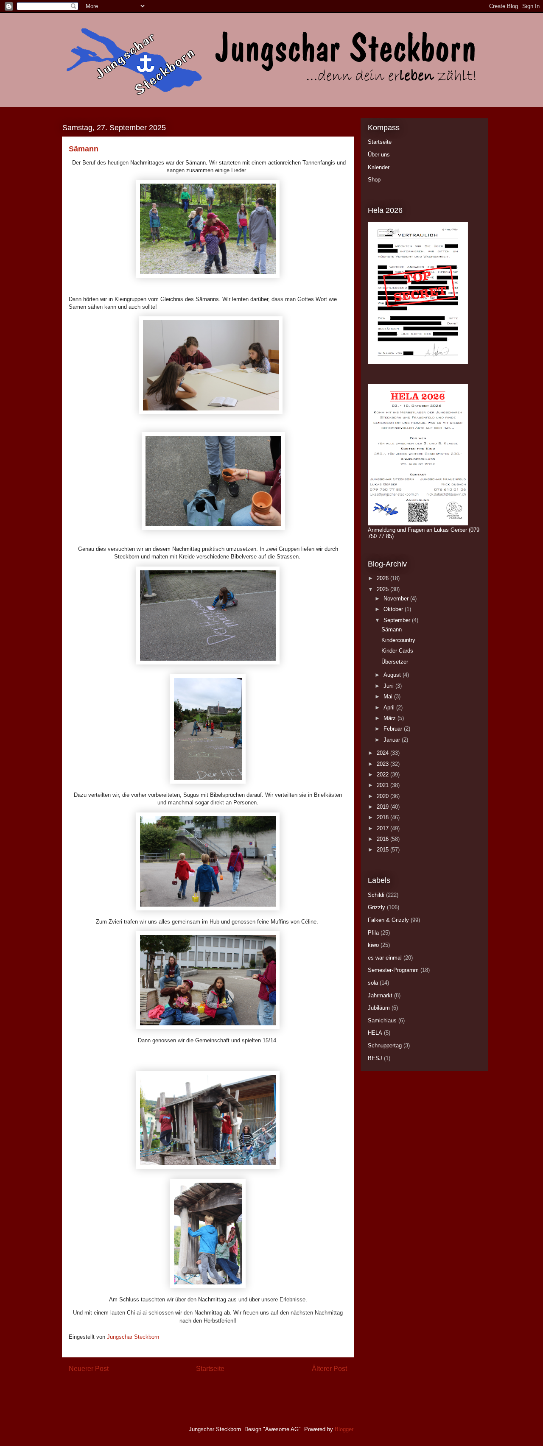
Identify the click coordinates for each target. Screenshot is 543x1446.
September (397, 620)
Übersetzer (394, 662)
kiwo (373, 945)
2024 (383, 753)
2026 (383, 578)
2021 (383, 785)
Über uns (379, 154)
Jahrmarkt (380, 995)
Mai (388, 696)
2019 (383, 807)
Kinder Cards (397, 651)
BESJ (375, 1058)
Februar (393, 729)
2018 (383, 817)
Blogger (344, 1429)
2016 (383, 839)
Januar (392, 740)
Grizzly (376, 907)
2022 (383, 774)
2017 (383, 828)
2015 (383, 849)
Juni (389, 686)
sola (373, 983)
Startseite (210, 1368)
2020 (383, 796)
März (390, 718)
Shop (374, 179)
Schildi (376, 895)
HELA (375, 1033)
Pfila (373, 933)
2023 (383, 764)
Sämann (391, 629)
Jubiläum (379, 1008)
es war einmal (385, 958)
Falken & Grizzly (388, 920)
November (396, 598)
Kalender (378, 167)
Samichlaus (382, 1020)
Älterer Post (329, 1368)
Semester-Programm (393, 970)
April (389, 707)
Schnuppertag (385, 1045)
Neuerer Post (89, 1368)
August (393, 675)
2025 (383, 589)
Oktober (394, 609)
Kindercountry (398, 640)
